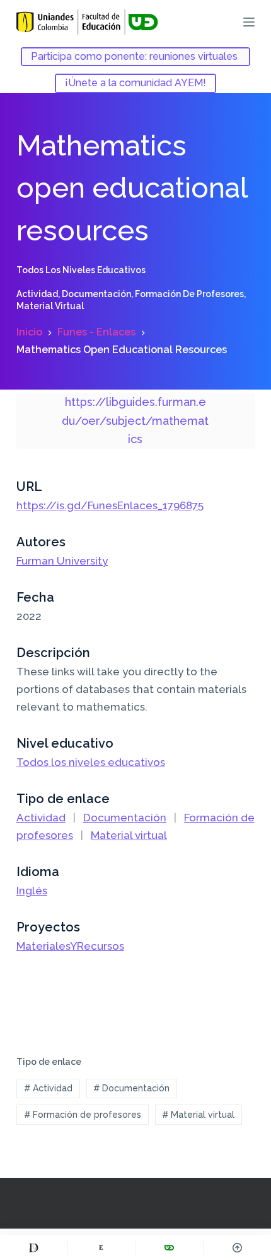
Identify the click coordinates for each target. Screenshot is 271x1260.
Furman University (62, 560)
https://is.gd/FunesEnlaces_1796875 (110, 505)
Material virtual (50, 306)
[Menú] (249, 22)
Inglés (31, 890)
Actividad (37, 294)
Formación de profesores (189, 294)
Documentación (96, 294)
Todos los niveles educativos (81, 270)
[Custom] (33, 1247)
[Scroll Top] (237, 1247)
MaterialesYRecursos (70, 946)
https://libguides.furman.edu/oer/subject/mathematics (135, 420)
